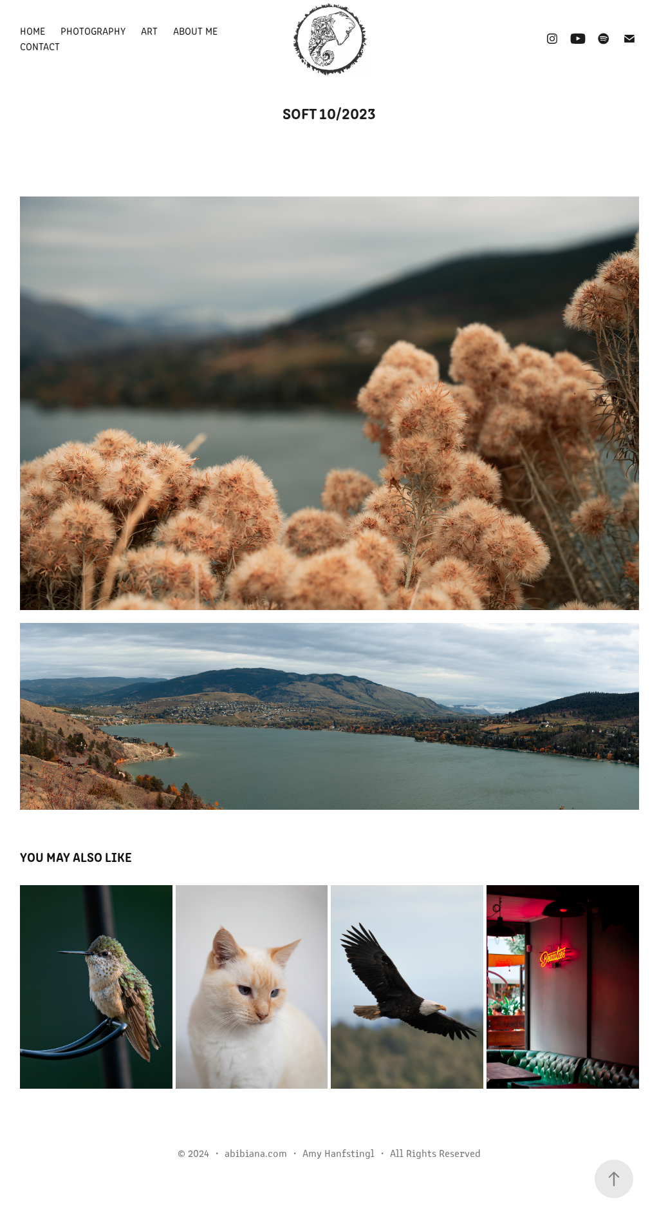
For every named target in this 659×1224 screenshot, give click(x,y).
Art (149, 30)
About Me (195, 30)
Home (32, 30)
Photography (92, 30)
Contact (40, 46)
